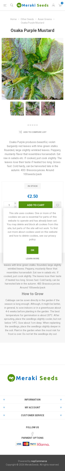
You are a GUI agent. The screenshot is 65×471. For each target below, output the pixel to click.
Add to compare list (34, 132)
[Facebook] (32, 434)
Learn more (32, 258)
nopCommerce (39, 461)
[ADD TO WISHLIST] (57, 205)
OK (32, 250)
